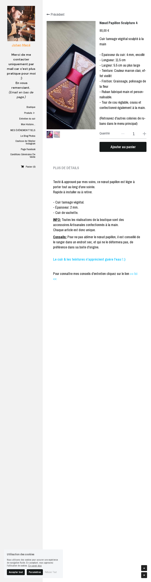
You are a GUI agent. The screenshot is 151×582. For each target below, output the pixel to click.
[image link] (21, 23)
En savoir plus (35, 565)
